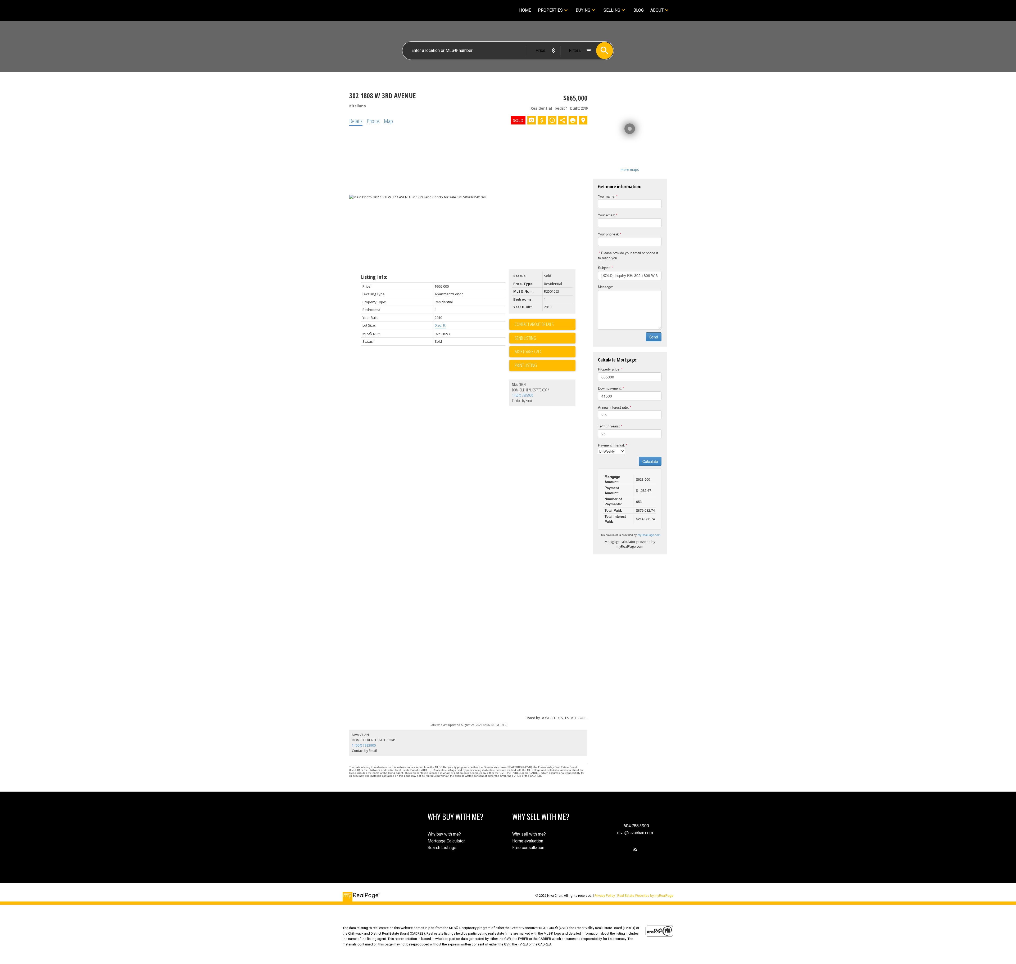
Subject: (604, 267)
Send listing (525, 338)
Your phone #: (608, 233)
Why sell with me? (529, 834)
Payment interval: (611, 445)
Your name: (606, 196)
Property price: (609, 369)
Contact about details (534, 324)
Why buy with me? (444, 834)
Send (653, 337)
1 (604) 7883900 (522, 395)
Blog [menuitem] (638, 10)
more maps (630, 169)
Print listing (526, 365)
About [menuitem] (657, 10)
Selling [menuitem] (612, 10)
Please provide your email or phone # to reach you (628, 255)
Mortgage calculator (545, 351)
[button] (635, 849)
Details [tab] (355, 121)
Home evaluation (527, 841)
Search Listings (442, 847)
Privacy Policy (605, 896)
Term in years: (609, 426)
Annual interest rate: (613, 407)
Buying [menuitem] (583, 10)
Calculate (650, 461)
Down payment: (610, 388)
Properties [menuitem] (550, 10)
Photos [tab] (373, 121)
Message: (605, 286)
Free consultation (528, 847)
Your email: (606, 214)
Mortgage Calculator (446, 841)
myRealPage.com (649, 535)
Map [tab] (388, 121)
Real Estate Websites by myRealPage (645, 896)
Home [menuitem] (525, 10)
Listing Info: (374, 276)
